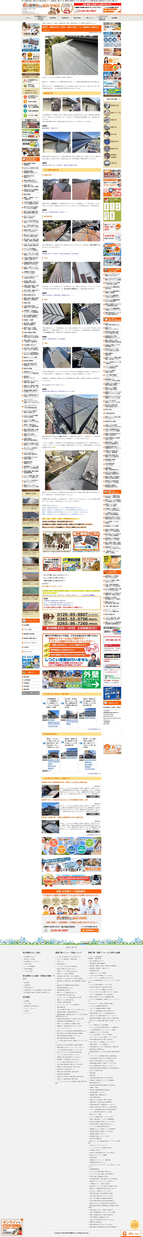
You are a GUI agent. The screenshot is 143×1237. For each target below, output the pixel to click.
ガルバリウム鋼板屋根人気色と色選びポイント (112, 296)
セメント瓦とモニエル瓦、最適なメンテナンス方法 (103, 1037)
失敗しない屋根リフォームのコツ (112, 328)
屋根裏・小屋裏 (28, 320)
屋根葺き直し (115, 141)
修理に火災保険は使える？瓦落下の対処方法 (113, 434)
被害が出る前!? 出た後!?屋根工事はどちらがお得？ (113, 518)
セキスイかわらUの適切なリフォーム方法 (100, 975)
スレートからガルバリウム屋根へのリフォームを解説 (113, 279)
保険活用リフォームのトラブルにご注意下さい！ (102, 1181)
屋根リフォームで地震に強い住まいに (67, 992)
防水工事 (113, 134)
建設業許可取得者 (29, 634)
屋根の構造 (27, 194)
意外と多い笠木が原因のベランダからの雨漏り (31, 207)
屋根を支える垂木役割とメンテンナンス (30, 434)
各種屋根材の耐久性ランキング (98, 1162)
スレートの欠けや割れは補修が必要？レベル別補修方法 (104, 1027)
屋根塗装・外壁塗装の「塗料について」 (100, 968)
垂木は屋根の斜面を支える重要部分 (66, 1038)
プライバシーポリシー (30, 642)
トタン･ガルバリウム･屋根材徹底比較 (30, 406)
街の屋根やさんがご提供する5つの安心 (40, 18)
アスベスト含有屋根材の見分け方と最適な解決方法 (103, 1109)
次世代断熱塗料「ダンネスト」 (110, 464)
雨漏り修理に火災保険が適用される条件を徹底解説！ (104, 1227)
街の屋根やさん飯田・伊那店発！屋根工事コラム (37, 992)
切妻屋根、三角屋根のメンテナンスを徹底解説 (31, 311)
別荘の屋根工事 (110, 614)
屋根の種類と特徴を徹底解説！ (30, 164)
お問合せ (26, 647)
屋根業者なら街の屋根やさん (31, 1006)
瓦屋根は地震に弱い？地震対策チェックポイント (113, 447)
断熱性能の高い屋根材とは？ (28, 462)
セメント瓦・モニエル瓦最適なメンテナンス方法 (31, 254)
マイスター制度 (28, 971)
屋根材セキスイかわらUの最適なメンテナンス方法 (113, 397)
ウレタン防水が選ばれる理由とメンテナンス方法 (31, 221)
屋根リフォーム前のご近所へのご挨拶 (111, 505)
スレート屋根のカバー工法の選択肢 (113, 362)
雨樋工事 (113, 127)
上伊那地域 (27, 680)
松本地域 (26, 686)
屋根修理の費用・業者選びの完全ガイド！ (31, 172)
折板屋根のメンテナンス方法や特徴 (99, 1032)
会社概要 (114, 18)
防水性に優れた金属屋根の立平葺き (99, 1176)
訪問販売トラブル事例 (112, 526)
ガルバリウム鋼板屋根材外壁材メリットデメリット (113, 309)
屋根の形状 (27, 303)
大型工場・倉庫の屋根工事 (64, 1002)
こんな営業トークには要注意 (112, 522)
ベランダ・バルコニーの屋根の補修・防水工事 (69, 997)
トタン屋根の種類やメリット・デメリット (112, 375)
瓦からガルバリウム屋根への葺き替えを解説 (112, 283)
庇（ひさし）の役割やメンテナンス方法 (31, 448)
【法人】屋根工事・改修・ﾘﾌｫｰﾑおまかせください (113, 618)
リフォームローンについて (64, 1028)
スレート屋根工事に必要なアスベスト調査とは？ (31, 476)
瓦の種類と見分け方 (30, 345)
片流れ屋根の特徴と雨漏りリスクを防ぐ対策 (31, 306)
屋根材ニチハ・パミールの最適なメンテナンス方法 (113, 392)
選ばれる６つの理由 (29, 959)
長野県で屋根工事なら (30, 638)
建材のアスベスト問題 (30, 357)
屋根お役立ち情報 (110, 421)
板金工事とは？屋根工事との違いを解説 (31, 185)
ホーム (28, 18)
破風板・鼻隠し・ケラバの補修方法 (99, 1044)
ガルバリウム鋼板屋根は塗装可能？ (112, 287)
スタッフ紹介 (28, 629)
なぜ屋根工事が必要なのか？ (112, 324)
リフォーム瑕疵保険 (29, 966)
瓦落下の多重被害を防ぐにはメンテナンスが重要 (112, 430)
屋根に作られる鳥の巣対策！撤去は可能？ (68, 1071)
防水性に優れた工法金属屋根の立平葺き (30, 281)
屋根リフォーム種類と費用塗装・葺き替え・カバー (113, 358)
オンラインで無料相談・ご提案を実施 (67, 959)
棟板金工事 (114, 148)
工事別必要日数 (110, 413)
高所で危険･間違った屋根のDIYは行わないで (101, 1124)
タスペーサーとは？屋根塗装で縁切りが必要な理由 (103, 1056)
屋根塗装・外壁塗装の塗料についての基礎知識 (53, 339)
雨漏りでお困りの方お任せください (66, 968)
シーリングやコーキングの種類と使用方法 (31, 277)
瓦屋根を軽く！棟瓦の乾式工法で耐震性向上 (101, 1102)
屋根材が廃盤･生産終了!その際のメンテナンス (31, 391)
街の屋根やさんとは (29, 956)
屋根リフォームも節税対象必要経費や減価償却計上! (113, 623)
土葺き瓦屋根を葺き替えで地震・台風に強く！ (31, 258)
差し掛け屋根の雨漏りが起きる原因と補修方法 (31, 316)
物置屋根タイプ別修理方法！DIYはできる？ (112, 576)
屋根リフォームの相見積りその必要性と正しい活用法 (113, 500)
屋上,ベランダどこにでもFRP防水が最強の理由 (31, 235)
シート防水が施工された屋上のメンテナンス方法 (31, 226)
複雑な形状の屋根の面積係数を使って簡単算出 (31, 298)
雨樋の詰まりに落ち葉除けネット (65, 1069)
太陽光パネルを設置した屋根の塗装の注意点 (112, 384)
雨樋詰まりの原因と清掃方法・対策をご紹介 (68, 1066)
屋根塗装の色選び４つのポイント (110, 460)
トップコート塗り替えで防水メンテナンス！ (31, 481)
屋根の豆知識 (28, 368)
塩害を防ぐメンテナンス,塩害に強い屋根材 (31, 381)
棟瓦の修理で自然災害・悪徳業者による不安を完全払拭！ (105, 1068)
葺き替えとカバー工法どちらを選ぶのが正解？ (112, 349)
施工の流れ (77, 18)
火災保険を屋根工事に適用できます (66, 995)
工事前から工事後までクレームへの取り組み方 (112, 509)
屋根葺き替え (115, 105)
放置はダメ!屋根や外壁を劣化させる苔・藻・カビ (31, 386)
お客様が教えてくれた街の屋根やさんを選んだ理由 (37, 990)
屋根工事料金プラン (62, 964)
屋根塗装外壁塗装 (113, 156)
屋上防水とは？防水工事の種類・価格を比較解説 (31, 240)
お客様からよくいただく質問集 (98, 973)
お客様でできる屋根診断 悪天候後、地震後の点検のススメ (59, 605)
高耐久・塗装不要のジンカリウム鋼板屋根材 (31, 425)
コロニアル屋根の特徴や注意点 (110, 371)
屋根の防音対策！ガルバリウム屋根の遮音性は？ (113, 313)
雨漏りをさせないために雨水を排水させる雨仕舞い (103, 1203)
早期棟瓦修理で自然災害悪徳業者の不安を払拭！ (31, 263)
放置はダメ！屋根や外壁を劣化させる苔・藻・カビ (103, 1188)
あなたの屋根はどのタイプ (97, 961)
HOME (43, 23)
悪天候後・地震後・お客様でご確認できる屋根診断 (103, 965)
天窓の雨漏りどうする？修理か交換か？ (31, 458)
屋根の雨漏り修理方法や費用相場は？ (31, 439)
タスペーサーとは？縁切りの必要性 (30, 216)
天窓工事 (113, 163)
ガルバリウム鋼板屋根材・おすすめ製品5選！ (102, 994)
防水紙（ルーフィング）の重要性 (98, 1155)
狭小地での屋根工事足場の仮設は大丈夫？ (112, 405)
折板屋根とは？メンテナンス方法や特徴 (112, 380)
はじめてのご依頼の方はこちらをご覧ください (69, 956)
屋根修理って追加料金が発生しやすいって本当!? (112, 539)
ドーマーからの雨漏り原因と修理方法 (30, 453)
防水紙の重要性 (28, 360)
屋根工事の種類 (112, 99)
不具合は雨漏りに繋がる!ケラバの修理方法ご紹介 (31, 203)
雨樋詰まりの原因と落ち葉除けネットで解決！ (113, 598)
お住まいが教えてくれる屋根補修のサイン (112, 345)
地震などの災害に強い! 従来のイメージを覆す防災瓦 (103, 1107)
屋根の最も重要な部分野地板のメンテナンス (30, 364)
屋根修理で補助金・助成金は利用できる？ (112, 486)
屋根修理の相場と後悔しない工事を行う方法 (112, 332)
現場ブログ (50, 23)
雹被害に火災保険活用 (95, 1222)
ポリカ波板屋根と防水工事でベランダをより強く (113, 589)
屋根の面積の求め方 (30, 295)
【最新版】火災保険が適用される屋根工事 (55, 600)
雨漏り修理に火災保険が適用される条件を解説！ (112, 477)
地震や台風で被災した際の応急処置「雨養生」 (31, 286)
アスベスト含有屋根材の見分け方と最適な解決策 (31, 353)
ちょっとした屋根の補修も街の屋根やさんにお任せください (59, 602)
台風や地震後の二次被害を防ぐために (112, 438)
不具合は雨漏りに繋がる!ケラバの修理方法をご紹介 (103, 1058)
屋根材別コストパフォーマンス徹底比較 (31, 372)
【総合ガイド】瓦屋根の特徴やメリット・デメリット (104, 1015)
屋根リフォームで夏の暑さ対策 (65, 1000)
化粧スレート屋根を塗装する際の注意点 (111, 388)
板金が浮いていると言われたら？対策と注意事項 (113, 534)
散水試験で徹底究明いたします (65, 987)
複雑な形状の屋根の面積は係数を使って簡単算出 (102, 1085)
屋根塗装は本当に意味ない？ (29, 176)
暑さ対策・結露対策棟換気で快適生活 (99, 1090)
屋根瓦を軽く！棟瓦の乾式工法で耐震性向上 (112, 443)
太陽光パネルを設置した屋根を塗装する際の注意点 (70, 1076)
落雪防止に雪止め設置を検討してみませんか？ (69, 1057)
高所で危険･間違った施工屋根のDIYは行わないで (31, 430)
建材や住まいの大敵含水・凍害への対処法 (30, 328)
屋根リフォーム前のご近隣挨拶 (65, 973)
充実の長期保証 (28, 968)
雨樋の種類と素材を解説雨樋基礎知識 (31, 471)
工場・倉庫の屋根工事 (112, 606)
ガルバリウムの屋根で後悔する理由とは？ (30, 411)
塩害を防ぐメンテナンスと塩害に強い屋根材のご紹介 (104, 1186)
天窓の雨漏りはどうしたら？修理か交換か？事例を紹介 (104, 1046)
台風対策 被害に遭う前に (63, 990)
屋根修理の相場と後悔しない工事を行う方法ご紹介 (70, 1018)
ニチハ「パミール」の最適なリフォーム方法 (101, 978)
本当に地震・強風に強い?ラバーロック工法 (31, 291)
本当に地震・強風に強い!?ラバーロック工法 (101, 1196)
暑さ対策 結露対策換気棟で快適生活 (30, 323)
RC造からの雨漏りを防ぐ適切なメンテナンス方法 (31, 444)
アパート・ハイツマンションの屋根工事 (112, 610)
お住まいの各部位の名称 (31, 168)
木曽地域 (26, 683)
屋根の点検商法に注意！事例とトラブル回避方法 (112, 530)
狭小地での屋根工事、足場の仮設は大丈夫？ (101, 987)
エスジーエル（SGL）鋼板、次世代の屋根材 (101, 1174)
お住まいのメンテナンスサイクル (98, 1145)
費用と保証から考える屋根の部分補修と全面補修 (70, 1033)
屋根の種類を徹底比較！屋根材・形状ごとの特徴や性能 (104, 1018)
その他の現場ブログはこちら (93, 834)
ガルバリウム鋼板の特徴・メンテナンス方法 (101, 1116)
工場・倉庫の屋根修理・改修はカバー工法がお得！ (113, 585)
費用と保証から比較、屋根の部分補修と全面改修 (113, 341)
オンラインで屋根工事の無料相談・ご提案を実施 (112, 496)
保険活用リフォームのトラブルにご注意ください (113, 547)
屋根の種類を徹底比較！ (109, 354)
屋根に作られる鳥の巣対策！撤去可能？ (112, 602)
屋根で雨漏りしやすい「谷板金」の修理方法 (30, 341)
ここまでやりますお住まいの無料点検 (102, 18)
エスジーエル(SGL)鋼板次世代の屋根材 (31, 416)
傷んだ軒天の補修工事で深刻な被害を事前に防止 (31, 212)
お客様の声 (65, 18)
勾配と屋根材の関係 (30, 332)
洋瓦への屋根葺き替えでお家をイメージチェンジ (31, 395)
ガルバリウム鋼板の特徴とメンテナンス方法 (31, 420)
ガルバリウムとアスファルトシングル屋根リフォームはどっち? (31, 401)
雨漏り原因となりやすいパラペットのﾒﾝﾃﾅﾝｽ (31, 230)
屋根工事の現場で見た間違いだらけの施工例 (112, 455)
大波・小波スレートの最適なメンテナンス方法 (31, 267)
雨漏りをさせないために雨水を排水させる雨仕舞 (31, 336)
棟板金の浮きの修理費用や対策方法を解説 (31, 190)
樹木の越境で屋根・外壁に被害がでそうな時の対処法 (113, 543)
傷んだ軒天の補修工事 (95, 1138)
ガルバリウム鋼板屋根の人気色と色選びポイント (102, 1011)
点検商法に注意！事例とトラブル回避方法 (68, 976)
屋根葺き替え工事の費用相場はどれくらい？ (112, 336)
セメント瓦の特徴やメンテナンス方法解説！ (31, 249)
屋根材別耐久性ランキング (29, 377)
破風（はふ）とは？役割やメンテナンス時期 (31, 485)
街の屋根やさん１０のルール (31, 961)
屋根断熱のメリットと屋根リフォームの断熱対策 (31, 467)
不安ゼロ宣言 (27, 964)
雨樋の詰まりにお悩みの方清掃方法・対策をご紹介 (113, 594)
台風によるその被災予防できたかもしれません (113, 425)
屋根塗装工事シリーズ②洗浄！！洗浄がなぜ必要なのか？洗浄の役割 (60, 253)
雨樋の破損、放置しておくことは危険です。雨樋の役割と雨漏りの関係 (59, 165)
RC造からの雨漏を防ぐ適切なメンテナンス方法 (102, 1121)
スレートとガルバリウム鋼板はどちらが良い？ (112, 274)
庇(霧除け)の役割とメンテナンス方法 (29, 272)
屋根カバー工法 (116, 112)
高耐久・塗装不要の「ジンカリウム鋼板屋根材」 (102, 1119)
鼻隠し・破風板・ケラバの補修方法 (31, 198)
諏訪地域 (26, 689)
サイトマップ (28, 651)
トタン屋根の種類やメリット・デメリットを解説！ (103, 1029)
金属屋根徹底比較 (94, 1169)
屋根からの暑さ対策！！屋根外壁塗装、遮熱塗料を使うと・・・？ (58, 295)
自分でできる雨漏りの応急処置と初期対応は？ (112, 473)
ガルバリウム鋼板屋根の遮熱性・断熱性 (112, 292)
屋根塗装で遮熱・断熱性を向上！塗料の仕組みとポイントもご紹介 (58, 391)
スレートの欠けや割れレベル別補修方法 (112, 367)
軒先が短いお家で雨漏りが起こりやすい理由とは (31, 348)
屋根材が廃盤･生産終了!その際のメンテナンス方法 (103, 1063)
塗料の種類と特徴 (112, 640)
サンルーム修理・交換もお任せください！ (112, 581)
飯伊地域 (26, 677)
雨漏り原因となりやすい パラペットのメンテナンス (70, 1047)
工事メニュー (90, 18)
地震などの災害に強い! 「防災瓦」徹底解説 (112, 451)
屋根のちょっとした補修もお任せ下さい (67, 971)
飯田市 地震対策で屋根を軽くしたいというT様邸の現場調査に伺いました (61, 507)
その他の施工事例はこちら (94, 729)
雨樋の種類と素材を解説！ (64, 1074)
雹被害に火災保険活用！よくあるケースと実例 (112, 481)
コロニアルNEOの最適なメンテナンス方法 (112, 401)
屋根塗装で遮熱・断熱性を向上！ (98, 1094)
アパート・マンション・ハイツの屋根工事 (68, 1004)
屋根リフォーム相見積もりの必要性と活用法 (68, 1023)
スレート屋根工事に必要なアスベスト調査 (101, 1112)
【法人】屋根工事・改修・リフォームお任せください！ (71, 1009)
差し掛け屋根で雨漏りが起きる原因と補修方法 (102, 1200)
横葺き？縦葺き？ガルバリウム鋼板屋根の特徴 (113, 304)
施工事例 (53, 18)
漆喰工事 (113, 120)
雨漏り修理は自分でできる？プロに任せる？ (31, 181)
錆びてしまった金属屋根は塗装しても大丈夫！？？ (54, 212)
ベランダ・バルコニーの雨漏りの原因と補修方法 (31, 244)
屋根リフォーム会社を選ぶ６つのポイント (113, 417)
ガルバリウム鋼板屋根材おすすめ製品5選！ (112, 300)
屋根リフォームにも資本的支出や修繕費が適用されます (71, 1031)
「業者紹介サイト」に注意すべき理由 (112, 552)
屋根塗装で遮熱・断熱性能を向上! (112, 468)
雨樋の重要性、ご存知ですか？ (50, 128)
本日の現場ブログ (29, 987)
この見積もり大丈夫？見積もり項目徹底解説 (112, 513)
